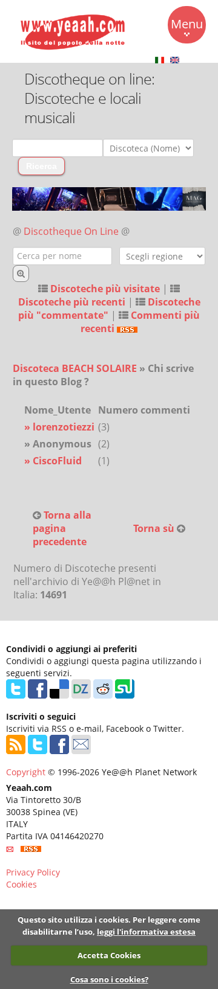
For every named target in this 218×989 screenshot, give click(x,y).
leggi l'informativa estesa (146, 931)
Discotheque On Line (71, 231)
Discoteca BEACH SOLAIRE (75, 368)
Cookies (21, 884)
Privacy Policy (33, 872)
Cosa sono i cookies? (109, 979)
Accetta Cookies (109, 955)
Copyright (25, 772)
